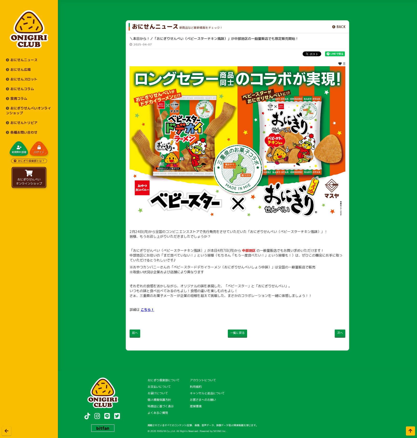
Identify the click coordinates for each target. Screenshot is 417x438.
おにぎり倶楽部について (164, 380)
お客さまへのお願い (203, 400)
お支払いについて (159, 387)
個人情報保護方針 (159, 400)
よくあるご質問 (158, 413)
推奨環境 (196, 406)
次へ (340, 333)
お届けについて (158, 393)
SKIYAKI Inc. (219, 431)
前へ (135, 333)
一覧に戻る (237, 333)
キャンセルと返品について (207, 393)
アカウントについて (203, 380)
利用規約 (196, 387)
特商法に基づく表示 (161, 406)
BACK (341, 26)
